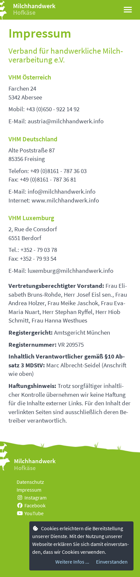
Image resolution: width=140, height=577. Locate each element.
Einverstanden (112, 561)
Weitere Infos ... (72, 561)
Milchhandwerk (34, 6)
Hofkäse (24, 12)
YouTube (34, 513)
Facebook (35, 505)
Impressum (29, 489)
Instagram (35, 497)
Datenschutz (30, 482)
